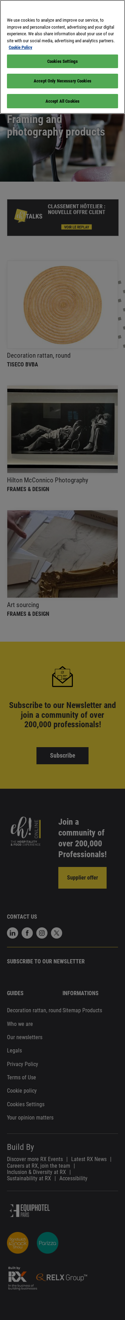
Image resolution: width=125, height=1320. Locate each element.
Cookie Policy (20, 47)
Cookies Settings (62, 61)
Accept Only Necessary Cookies (62, 80)
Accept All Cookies (62, 101)
